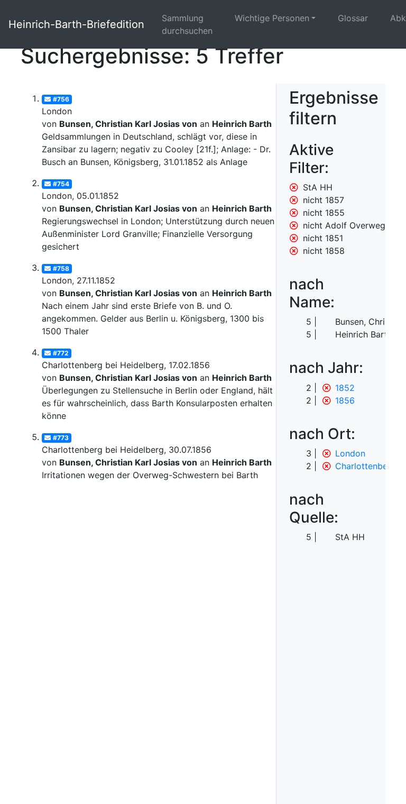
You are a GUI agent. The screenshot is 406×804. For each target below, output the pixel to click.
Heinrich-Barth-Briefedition (76, 24)
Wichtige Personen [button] (272, 18)
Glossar (353, 18)
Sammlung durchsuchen (187, 24)
